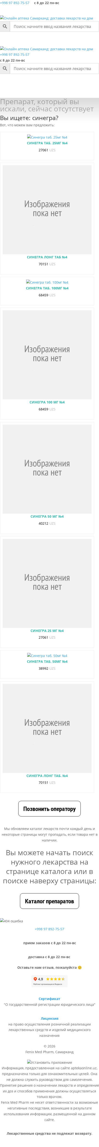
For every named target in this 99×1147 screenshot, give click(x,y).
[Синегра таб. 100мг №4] (47, 282)
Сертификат (49, 998)
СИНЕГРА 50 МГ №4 (47, 516)
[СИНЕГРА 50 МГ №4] (47, 469)
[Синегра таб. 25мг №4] (47, 137)
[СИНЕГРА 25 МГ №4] (47, 583)
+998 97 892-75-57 (14, 2)
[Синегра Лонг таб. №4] (47, 728)
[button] (25, 39)
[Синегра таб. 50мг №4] (47, 656)
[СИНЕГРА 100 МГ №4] (47, 354)
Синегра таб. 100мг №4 (47, 288)
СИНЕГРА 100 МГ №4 (47, 402)
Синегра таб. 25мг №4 (47, 143)
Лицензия (49, 1018)
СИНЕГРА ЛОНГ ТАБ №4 (47, 257)
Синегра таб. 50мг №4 (47, 661)
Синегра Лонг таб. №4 (47, 775)
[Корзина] (82, 10)
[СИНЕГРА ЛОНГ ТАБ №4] (47, 209)
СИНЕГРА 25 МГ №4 (47, 630)
